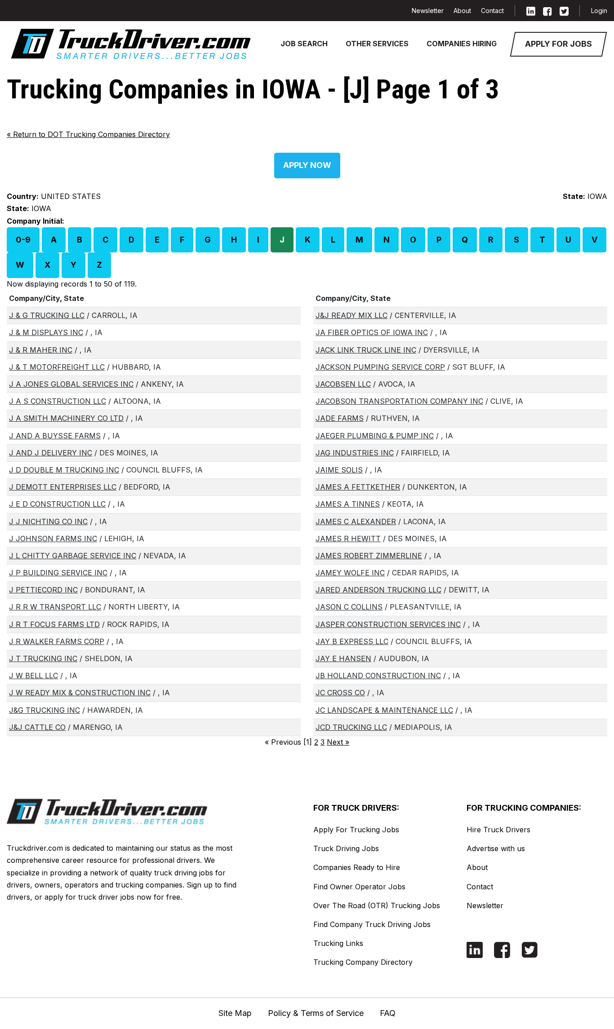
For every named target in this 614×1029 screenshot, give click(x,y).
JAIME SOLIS (339, 469)
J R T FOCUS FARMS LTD (54, 624)
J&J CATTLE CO (37, 727)
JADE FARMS (340, 418)
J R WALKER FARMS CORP (56, 641)
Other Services (377, 43)
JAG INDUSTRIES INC (355, 452)
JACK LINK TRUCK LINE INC (366, 349)
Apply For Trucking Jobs (356, 829)
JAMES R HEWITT (348, 538)
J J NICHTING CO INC (48, 521)
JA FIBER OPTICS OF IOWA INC (372, 332)
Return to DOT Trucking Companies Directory (88, 134)
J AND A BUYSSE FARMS (55, 435)
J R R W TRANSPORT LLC (55, 606)
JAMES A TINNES (348, 503)
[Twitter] (564, 10)
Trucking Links (338, 943)
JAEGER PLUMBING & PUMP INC (375, 435)
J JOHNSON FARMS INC (53, 538)
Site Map (235, 1013)
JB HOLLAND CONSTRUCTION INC (378, 675)
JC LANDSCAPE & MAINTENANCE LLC (384, 710)
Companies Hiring (462, 43)
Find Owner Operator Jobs (359, 886)
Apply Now (307, 165)
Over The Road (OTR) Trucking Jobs (376, 905)
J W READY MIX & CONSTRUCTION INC (80, 692)
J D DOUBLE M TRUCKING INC (64, 469)
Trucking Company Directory (363, 962)
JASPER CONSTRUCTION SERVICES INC (388, 624)
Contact (492, 10)
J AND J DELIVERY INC (50, 452)
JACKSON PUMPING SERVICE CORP (380, 366)
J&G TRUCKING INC (44, 710)
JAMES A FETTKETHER (358, 486)
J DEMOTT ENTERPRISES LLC (62, 486)
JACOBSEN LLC (343, 384)
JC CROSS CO (340, 692)
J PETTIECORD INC (43, 589)
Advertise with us (496, 848)
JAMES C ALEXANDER (356, 521)
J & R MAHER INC (40, 349)
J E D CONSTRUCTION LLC (57, 503)
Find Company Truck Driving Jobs (372, 924)
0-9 (23, 239)
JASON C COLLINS (349, 606)
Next (338, 742)
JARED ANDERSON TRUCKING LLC (378, 589)
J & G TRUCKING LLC (47, 315)
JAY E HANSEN (343, 658)
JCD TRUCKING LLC (351, 727)
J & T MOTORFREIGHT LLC (57, 366)
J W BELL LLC (33, 675)
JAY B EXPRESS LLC (352, 641)
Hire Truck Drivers (498, 829)
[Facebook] (547, 10)
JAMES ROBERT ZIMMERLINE (369, 555)
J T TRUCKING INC (43, 658)
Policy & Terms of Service (316, 1013)
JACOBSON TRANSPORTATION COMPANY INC (399, 401)
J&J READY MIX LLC (351, 315)
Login (599, 10)
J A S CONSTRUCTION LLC (57, 401)
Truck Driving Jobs (346, 848)
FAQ (388, 1013)
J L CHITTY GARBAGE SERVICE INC (72, 555)
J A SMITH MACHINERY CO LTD (66, 418)
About (462, 10)
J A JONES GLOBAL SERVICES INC (71, 384)
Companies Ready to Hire (356, 867)
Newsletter (428, 10)
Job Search (304, 43)
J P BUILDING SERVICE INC (58, 572)
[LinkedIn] (530, 10)
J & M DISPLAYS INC (46, 332)
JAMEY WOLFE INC (350, 572)
